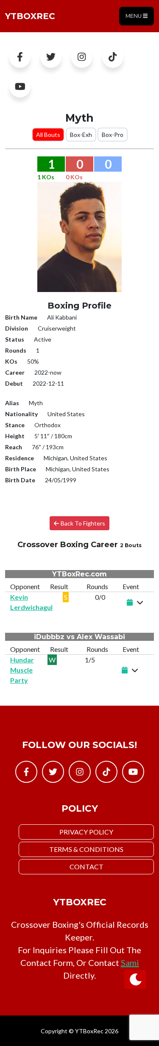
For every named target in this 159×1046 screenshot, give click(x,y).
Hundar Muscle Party (22, 670)
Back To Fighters (82, 523)
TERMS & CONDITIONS (86, 849)
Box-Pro (112, 134)
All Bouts (48, 134)
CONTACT (86, 866)
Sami (130, 962)
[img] (140, 602)
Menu (134, 16)
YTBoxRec (30, 16)
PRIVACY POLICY (86, 832)
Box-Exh (81, 134)
